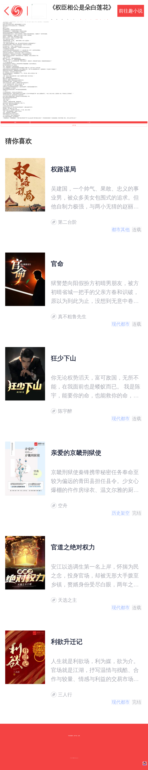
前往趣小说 (131, 10)
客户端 (75, 735)
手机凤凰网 (70, 735)
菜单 (15, 122)
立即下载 (74, 125)
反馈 (79, 735)
